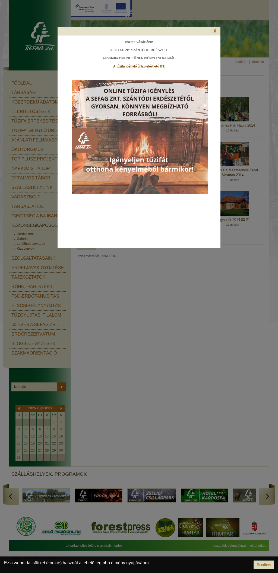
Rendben (264, 565)
